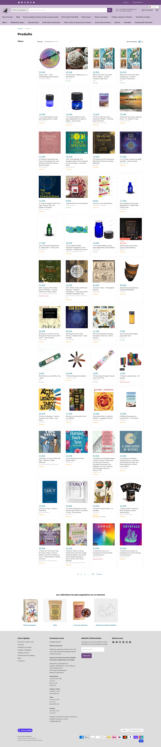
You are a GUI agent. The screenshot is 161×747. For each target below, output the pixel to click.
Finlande (137, 2)
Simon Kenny (69, 514)
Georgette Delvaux (98, 420)
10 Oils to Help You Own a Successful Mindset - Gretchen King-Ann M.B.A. (103, 119)
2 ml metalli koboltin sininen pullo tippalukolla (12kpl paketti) (104, 247)
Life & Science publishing (99, 205)
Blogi (18, 17)
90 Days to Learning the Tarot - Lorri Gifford (76, 417)
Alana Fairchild (124, 163)
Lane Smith (42, 422)
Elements (122, 380)
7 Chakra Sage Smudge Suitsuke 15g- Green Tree (104, 377)
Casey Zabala (123, 468)
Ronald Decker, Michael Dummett (48, 561)
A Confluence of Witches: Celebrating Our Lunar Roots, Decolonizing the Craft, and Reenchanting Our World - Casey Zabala (129, 462)
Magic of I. (122, 249)
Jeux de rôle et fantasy (103, 22)
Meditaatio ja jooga (17, 22)
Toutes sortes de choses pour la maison (77, 22)
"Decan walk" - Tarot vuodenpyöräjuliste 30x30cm (48, 76)
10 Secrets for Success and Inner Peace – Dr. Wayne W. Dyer (131, 118)
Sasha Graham (97, 340)
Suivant (99, 574)
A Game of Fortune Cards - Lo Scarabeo (103, 510)
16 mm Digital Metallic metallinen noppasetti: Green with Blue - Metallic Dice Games (77, 248)
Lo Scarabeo (96, 512)
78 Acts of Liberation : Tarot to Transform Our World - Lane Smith (49, 418)
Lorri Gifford (69, 420)
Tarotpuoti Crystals (71, 378)
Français (125, 2)
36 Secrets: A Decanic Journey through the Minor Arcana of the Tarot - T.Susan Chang (49, 336)
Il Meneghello (96, 292)
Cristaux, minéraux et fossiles (122, 17)
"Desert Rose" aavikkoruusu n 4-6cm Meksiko (77, 76)
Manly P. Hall (96, 472)
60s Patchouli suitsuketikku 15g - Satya (49, 377)
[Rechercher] (109, 10)
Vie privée (21, 645)
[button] (153, 7)
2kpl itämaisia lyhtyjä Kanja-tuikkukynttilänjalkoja (129, 289)
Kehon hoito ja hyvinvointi (51, 22)
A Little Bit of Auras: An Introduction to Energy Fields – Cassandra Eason (103, 553)
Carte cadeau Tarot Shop (69, 17)
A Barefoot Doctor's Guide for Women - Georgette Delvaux (103, 417)
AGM (94, 81)
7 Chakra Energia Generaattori (76, 376)
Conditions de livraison (25, 647)
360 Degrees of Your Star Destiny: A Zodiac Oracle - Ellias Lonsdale (76, 336)
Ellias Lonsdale (70, 340)
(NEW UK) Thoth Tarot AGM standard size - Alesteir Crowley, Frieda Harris (129, 77)
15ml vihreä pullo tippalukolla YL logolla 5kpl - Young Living (49, 247)
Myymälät (127, 22)
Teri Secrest (123, 420)
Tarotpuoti (68, 79)
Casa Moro (123, 292)
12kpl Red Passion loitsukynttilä (77, 203)
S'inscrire (86, 656)
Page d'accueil (7, 17)
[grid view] (139, 41)
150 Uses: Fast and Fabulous (102, 203)
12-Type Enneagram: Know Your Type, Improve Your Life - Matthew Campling (49, 205)
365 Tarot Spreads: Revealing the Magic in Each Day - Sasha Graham (103, 336)
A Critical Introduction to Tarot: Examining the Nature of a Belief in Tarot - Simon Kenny (76, 511)
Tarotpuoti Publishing (44, 79)
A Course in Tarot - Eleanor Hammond (48, 510)
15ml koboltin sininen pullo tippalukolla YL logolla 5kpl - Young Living (129, 205)
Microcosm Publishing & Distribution (48, 464)
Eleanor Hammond (44, 512)
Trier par (40, 41)
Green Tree (96, 380)
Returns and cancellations (25, 736)
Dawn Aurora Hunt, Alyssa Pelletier (75, 563)
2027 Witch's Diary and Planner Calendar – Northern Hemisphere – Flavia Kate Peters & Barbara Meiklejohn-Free (77, 291)
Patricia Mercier (97, 557)
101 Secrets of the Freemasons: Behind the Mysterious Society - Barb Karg (103, 161)
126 (92, 574)
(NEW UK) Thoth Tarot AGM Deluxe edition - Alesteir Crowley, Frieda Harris (102, 77)
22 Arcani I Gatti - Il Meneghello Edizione (104, 289)
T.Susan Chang (43, 340)
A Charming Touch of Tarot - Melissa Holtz (75, 459)
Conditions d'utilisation (24, 650)
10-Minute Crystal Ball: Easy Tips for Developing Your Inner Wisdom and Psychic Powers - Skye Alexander (49, 162)
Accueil (20, 28)
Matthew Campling (44, 209)
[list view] (142, 41)
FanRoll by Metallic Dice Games (74, 251)
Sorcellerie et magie (143, 17)
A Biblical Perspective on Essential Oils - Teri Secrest (129, 417)
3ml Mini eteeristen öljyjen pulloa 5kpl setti (129, 335)
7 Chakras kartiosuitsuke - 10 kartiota (130, 377)
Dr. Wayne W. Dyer (125, 121)
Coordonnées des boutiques (26, 655)
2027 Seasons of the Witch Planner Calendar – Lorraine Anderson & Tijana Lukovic (48, 290)
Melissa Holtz (69, 462)
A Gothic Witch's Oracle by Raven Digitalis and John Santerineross (129, 511)
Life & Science (42, 121)
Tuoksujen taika (33, 22)
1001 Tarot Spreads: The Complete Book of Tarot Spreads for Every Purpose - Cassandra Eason (77, 162)
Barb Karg (95, 165)
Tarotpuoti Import (70, 205)
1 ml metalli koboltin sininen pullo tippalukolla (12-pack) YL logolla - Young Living (76, 119)
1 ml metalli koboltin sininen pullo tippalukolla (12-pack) (48, 118)
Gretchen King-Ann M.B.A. (100, 123)
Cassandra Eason (70, 167)
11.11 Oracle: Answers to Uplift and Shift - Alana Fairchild (130, 160)
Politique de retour (23, 653)
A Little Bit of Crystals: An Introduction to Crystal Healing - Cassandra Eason (131, 553)
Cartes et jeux (86, 17)
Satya (40, 380)
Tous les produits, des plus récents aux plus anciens (41, 17)
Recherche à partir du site (25, 642)
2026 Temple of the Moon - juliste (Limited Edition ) (129, 247)
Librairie (117, 22)
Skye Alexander (43, 167)
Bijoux (4, 22)
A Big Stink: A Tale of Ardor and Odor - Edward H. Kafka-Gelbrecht (49, 460)
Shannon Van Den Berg (126, 514)
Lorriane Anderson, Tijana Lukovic (48, 294)
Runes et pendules (101, 17)
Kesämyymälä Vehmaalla (143, 22)
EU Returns (21, 661)
